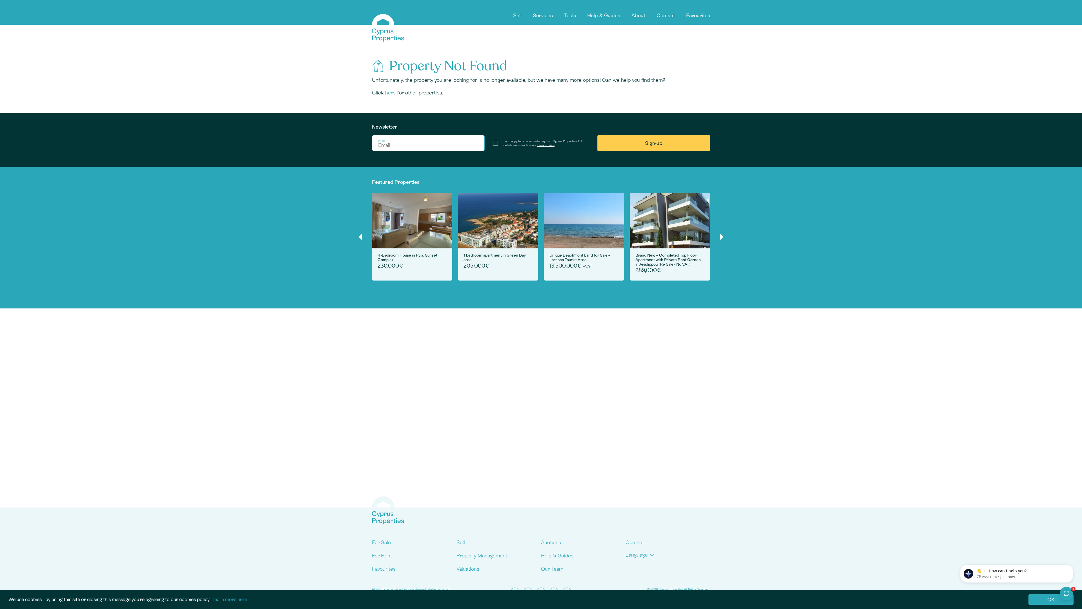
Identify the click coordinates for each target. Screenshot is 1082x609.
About (638, 15)
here (390, 93)
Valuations (467, 569)
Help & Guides (603, 15)
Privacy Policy (546, 145)
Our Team (552, 569)
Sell (517, 15)
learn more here (230, 599)
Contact (666, 15)
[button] (641, 555)
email (381, 140)
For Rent (382, 556)
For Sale (381, 542)
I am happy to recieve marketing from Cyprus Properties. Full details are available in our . (543, 143)
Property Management (481, 556)
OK (1051, 600)
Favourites (698, 15)
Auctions (551, 542)
